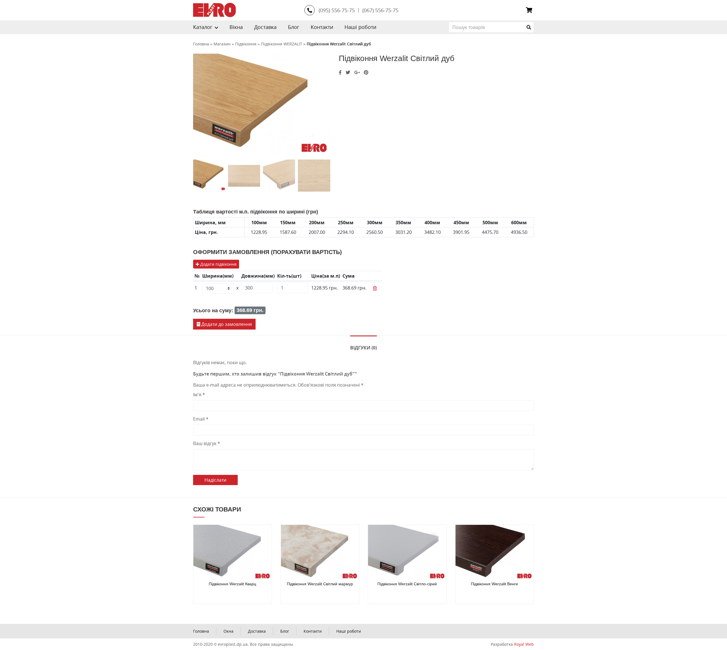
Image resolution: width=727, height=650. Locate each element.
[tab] (363, 347)
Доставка (265, 27)
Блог (293, 27)
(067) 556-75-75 (380, 10)
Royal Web (524, 644)
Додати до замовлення (226, 324)
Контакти (322, 27)
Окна (228, 631)
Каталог (202, 27)
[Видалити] (375, 288)
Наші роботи (360, 27)
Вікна (236, 27)
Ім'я (199, 394)
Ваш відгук (206, 443)
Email (200, 419)
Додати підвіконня (218, 264)
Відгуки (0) (363, 348)
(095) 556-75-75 (337, 10)
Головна (201, 631)
